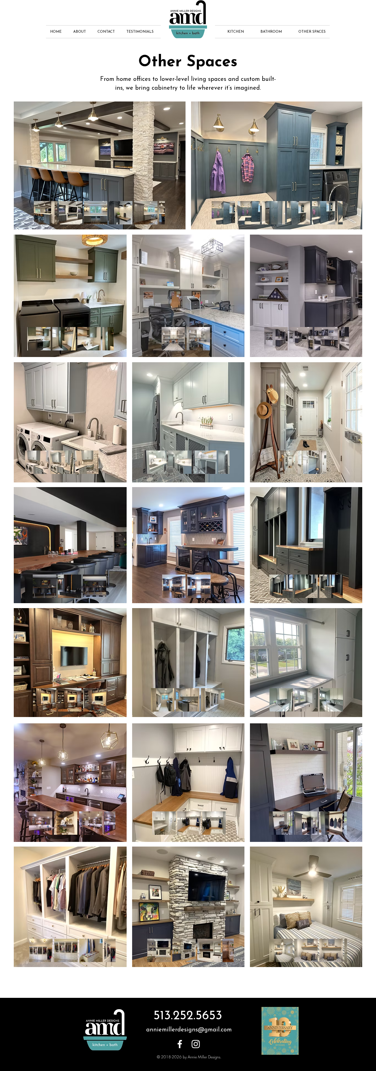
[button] (81, 32)
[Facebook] (179, 1044)
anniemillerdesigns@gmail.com (189, 1030)
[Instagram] (195, 1044)
